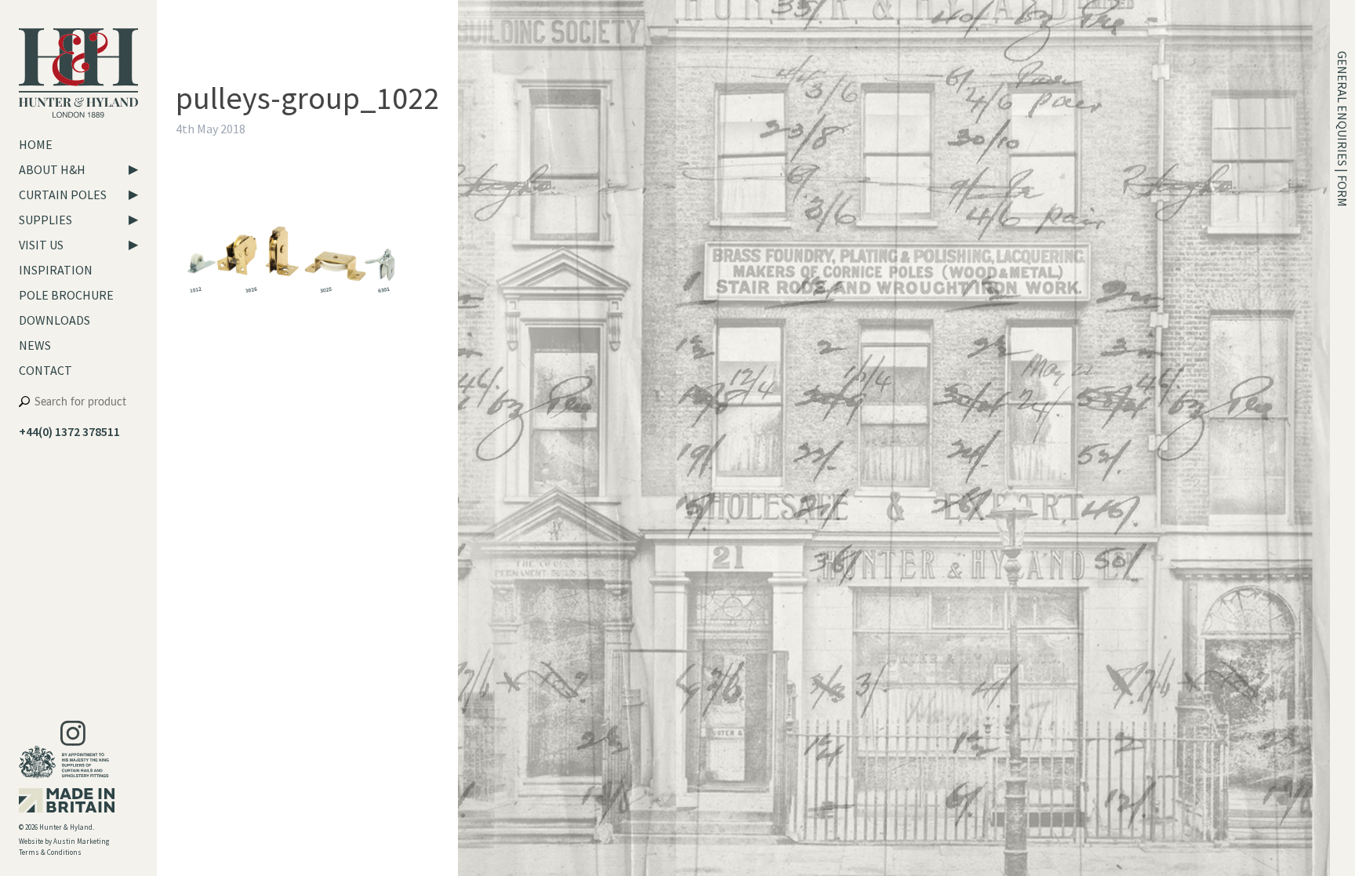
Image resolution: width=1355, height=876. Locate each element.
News (35, 345)
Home (36, 144)
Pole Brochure (66, 295)
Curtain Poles (63, 194)
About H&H (52, 169)
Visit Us (41, 245)
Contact (45, 370)
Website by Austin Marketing (64, 841)
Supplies (45, 219)
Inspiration (56, 270)
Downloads (54, 320)
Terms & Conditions (50, 852)
